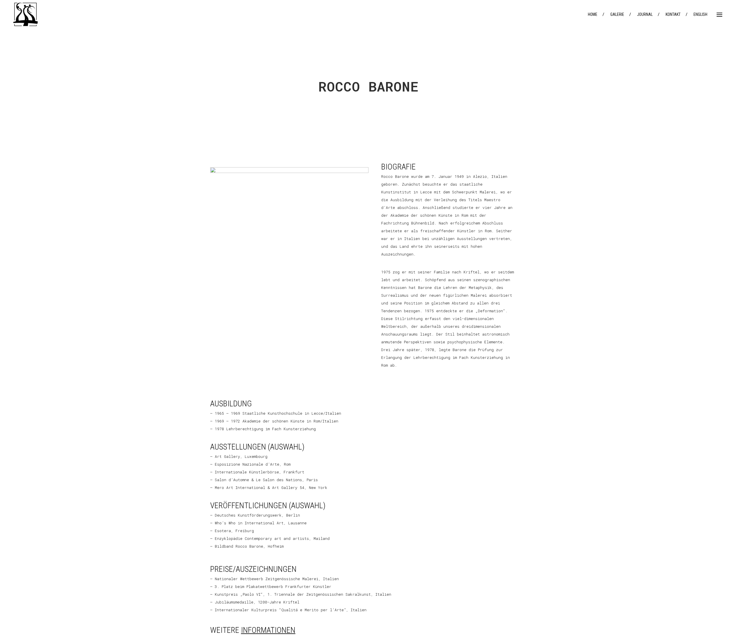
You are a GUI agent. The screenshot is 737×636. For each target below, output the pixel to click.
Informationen (268, 630)
